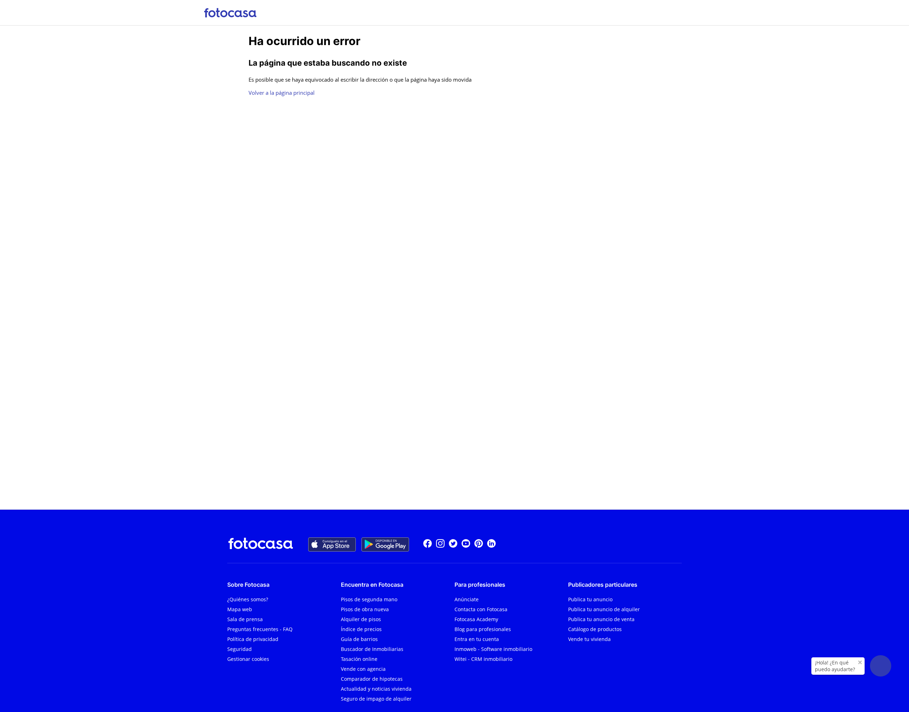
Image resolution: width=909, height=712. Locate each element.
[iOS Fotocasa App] (332, 544)
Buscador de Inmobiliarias (372, 649)
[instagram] (440, 544)
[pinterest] (478, 544)
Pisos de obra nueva (365, 609)
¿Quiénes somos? (247, 599)
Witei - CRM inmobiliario (483, 659)
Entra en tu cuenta (476, 639)
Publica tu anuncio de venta (601, 619)
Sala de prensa (245, 619)
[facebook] (427, 544)
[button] (880, 666)
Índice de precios (361, 629)
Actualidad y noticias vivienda (376, 688)
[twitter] (453, 544)
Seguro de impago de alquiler (376, 698)
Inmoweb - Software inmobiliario (493, 649)
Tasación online (359, 659)
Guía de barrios (359, 639)
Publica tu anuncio (590, 599)
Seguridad (239, 649)
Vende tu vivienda (589, 639)
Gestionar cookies (248, 659)
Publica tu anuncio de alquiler (604, 609)
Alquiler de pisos (361, 619)
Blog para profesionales (482, 629)
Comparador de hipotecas (372, 678)
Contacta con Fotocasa (480, 609)
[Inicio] (230, 12)
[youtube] (466, 544)
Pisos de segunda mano (369, 599)
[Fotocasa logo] (260, 544)
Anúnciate (466, 599)
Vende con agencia (363, 669)
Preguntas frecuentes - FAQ (260, 629)
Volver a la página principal (282, 92)
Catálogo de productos (595, 629)
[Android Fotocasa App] (385, 544)
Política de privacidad (252, 639)
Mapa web (239, 609)
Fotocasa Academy (476, 619)
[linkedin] (491, 544)
